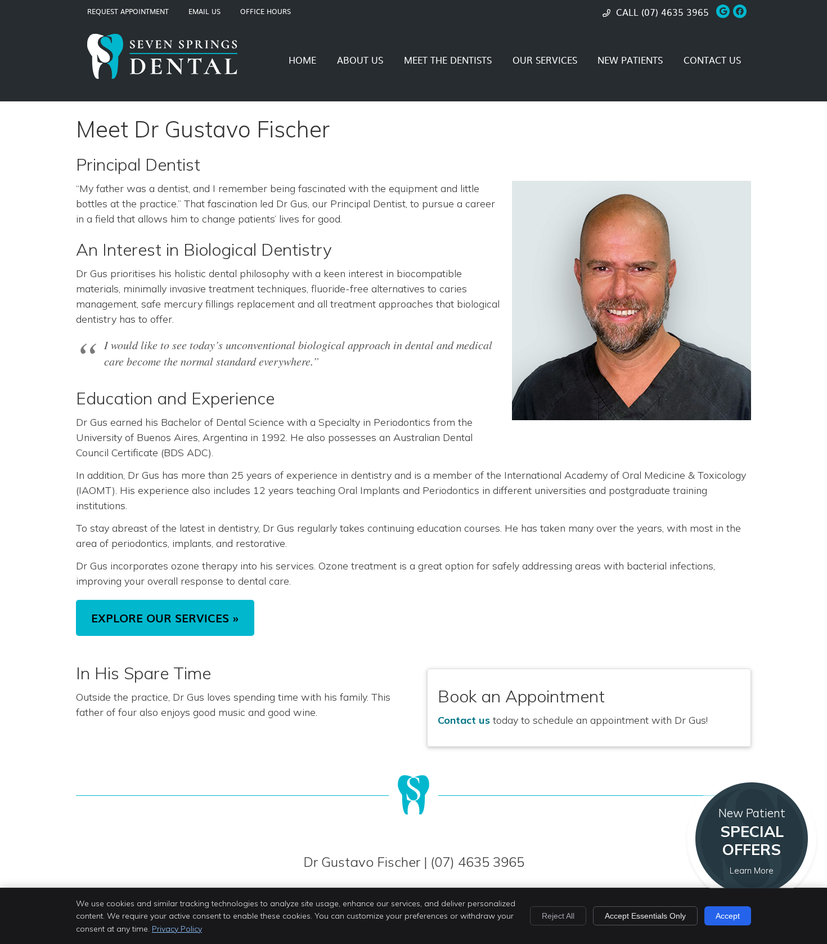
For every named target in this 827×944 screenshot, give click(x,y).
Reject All (558, 915)
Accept (728, 915)
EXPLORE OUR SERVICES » (165, 617)
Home (302, 59)
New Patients (630, 59)
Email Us (204, 11)
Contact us (464, 720)
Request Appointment (128, 11)
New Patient (751, 840)
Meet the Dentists (448, 59)
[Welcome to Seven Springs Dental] (162, 75)
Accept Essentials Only (645, 915)
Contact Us (712, 59)
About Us (360, 59)
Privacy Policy (177, 929)
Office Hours (265, 11)
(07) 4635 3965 (675, 12)
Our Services (545, 59)
